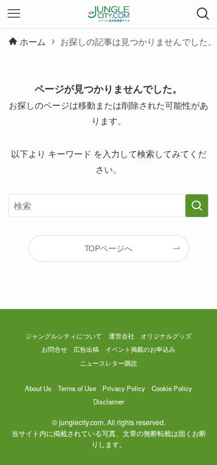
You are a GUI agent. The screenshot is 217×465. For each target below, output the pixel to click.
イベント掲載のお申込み (140, 349)
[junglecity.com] (108, 14)
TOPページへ (108, 248)
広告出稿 (86, 349)
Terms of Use (77, 388)
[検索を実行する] (196, 205)
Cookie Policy (172, 388)
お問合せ (54, 349)
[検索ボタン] (203, 14)
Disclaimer (108, 401)
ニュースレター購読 (108, 362)
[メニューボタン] (14, 14)
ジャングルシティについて (63, 335)
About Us (38, 388)
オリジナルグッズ (166, 335)
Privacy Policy (123, 388)
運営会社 (121, 335)
